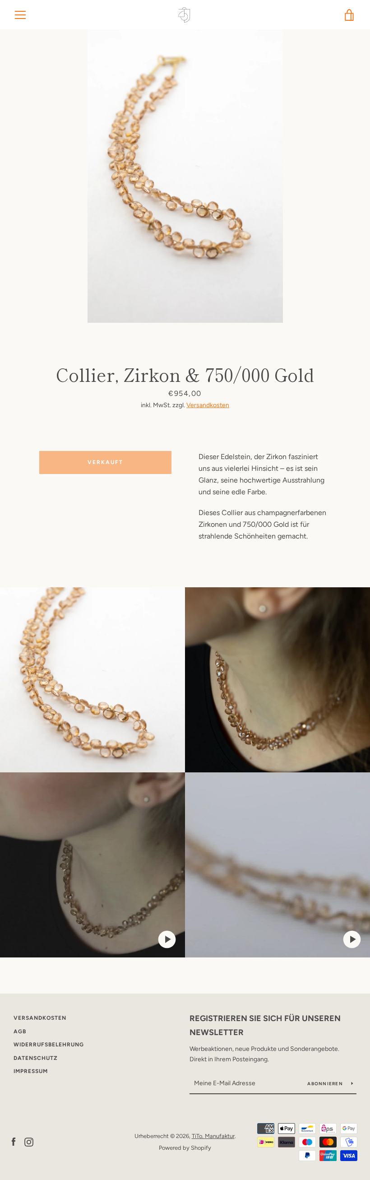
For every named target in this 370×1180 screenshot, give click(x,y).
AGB (20, 1031)
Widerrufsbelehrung (49, 1044)
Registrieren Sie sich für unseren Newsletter (265, 1025)
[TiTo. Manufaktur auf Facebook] (13, 1141)
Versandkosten (207, 405)
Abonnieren (325, 1084)
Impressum (31, 1071)
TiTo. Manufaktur (213, 1136)
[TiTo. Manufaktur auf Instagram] (28, 1141)
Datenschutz (36, 1058)
